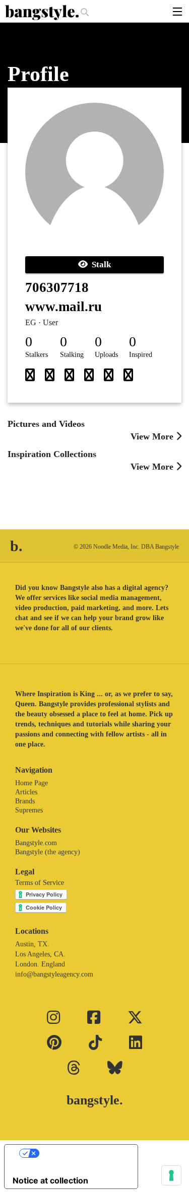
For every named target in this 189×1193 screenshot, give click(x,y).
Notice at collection (50, 1180)
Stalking (72, 354)
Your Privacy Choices (81, 1153)
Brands (25, 801)
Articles (26, 792)
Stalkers (36, 354)
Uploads (106, 354)
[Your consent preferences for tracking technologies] (171, 1175)
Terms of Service (39, 882)
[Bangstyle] (43, 12)
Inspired (140, 354)
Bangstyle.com (36, 843)
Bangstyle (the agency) (47, 852)
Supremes (29, 810)
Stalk (99, 264)
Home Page (31, 783)
